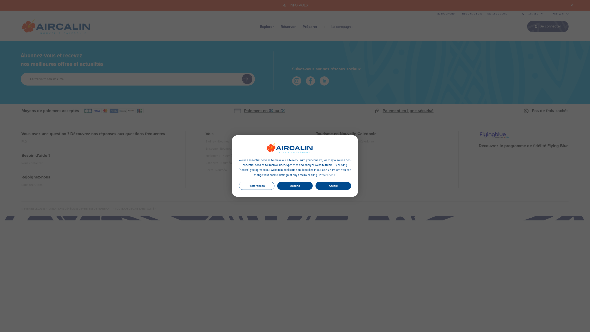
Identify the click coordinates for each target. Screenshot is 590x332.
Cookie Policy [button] (331, 170)
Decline (295, 185)
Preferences (257, 185)
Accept (333, 185)
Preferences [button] (327, 175)
